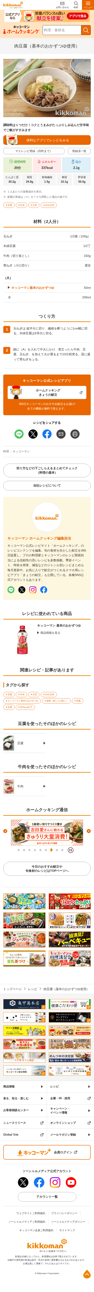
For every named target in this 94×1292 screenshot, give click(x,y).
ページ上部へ (87, 1274)
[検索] (86, 30)
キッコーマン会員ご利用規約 (36, 1230)
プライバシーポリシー (64, 1213)
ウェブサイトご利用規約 (30, 1213)
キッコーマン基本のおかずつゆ (32, 287)
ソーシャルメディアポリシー (68, 1221)
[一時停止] (70, 850)
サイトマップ (67, 1230)
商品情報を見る (50, 632)
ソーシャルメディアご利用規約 (27, 1221)
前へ (5, 831)
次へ (89, 831)
